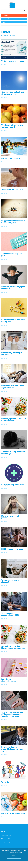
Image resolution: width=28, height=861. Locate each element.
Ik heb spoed (6, 15)
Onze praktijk (6, 19)
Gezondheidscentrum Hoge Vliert (14, 858)
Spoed (3, 831)
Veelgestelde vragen (6, 835)
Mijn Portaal (5, 22)
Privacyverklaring (5, 842)
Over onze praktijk (6, 838)
